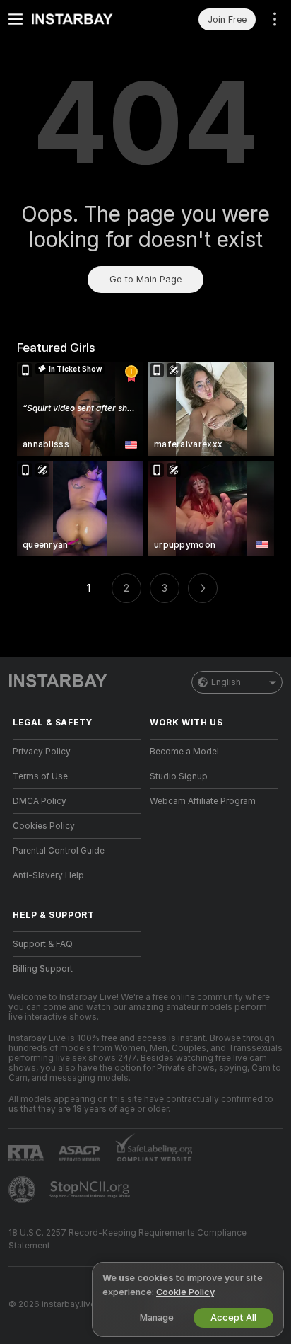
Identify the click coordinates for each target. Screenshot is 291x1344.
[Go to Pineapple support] (23, 1189)
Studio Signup (179, 776)
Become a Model (184, 752)
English (226, 682)
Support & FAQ (43, 944)
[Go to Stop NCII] (91, 1189)
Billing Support (43, 969)
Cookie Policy (185, 1292)
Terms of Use (40, 776)
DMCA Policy (39, 801)
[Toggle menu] (15, 19)
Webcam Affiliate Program (203, 801)
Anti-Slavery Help (48, 875)
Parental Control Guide (59, 851)
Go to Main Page (145, 279)
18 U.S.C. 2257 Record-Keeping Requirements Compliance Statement (127, 1239)
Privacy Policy (42, 752)
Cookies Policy (44, 826)
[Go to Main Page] (88, 19)
